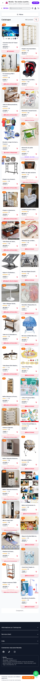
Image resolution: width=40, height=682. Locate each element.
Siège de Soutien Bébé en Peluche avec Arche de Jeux (29, 338)
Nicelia (5, 8)
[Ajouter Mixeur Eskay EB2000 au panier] (36, 467)
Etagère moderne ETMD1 (10, 582)
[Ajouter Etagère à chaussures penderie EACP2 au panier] (17, 215)
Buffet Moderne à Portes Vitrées (10, 396)
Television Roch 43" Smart (10, 42)
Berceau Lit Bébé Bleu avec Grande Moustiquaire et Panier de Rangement (29, 138)
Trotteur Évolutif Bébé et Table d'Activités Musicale (29, 226)
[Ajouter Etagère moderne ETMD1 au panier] (17, 587)
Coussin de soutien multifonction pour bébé (28, 555)
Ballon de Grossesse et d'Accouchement (28, 307)
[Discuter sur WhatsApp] (36, 673)
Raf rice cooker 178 (27, 586)
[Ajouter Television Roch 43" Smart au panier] (17, 47)
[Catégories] (32, 8)
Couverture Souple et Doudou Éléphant (28, 369)
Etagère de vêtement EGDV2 (9, 179)
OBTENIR (35, 3)
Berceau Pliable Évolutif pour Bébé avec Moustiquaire (28, 74)
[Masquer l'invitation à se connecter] (37, 677)
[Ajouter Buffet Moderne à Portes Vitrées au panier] (17, 401)
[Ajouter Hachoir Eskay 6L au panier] (36, 498)
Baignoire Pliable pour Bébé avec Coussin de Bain (29, 431)
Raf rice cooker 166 (27, 617)
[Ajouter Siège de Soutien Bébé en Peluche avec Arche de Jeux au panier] (36, 343)
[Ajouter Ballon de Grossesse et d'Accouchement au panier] (36, 312)
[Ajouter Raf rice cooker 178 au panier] (36, 591)
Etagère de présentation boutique (10, 619)
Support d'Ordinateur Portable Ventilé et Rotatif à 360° (10, 272)
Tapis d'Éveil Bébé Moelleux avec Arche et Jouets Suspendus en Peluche (28, 169)
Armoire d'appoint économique (8, 427)
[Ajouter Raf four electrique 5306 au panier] (36, 653)
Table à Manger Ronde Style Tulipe (9, 303)
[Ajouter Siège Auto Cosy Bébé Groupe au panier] (17, 655)
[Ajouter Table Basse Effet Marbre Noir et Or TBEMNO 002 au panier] (17, 370)
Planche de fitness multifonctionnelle (8, 551)
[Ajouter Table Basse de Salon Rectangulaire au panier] (17, 246)
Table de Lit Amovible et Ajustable (10, 334)
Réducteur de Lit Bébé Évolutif (28, 43)
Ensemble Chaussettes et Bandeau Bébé (29, 107)
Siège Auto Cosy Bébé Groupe (9, 650)
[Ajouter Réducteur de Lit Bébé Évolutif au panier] (36, 47)
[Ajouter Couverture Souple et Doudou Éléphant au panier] (36, 374)
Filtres (21, 14)
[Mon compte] (35, 8)
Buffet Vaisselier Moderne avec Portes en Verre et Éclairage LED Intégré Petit (10, 458)
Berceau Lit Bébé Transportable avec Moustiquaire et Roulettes (29, 262)
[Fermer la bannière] (3, 3)
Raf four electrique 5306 (29, 648)
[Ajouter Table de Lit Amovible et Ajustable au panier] (17, 339)
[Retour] (2, 8)
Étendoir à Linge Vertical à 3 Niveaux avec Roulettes (10, 142)
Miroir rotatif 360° (8, 520)
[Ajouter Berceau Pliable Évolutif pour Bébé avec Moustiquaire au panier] (36, 78)
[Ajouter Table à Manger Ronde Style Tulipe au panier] (17, 308)
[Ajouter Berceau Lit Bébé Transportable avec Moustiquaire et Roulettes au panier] (36, 267)
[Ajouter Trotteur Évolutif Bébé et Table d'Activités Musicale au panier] (36, 230)
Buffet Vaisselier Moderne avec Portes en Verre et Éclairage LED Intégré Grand (10, 489)
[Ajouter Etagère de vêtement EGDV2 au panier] (17, 184)
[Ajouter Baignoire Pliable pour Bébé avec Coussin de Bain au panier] (36, 436)
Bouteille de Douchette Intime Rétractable (28, 400)
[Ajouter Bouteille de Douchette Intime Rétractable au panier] (36, 405)
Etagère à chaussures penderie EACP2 (9, 210)
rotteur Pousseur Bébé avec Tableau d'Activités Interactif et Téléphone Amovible (29, 200)
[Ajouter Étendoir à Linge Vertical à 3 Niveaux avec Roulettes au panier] (17, 148)
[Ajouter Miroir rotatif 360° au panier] (17, 525)
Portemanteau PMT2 (8, 74)
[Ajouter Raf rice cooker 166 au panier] (36, 622)
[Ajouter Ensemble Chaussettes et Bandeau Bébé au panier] (36, 111)
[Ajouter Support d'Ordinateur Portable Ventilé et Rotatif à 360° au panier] (17, 277)
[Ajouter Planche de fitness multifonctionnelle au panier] (17, 556)
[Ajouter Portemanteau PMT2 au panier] (17, 80)
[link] (20, 3)
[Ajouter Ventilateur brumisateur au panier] (36, 529)
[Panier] (38, 8)
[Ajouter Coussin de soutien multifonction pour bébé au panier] (36, 560)
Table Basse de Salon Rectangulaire (9, 241)
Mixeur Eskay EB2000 (28, 462)
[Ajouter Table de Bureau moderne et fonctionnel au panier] (17, 111)
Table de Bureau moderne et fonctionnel (10, 104)
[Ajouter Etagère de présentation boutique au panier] (17, 624)
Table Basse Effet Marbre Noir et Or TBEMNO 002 (10, 365)
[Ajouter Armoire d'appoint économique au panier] (17, 432)
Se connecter (27, 677)
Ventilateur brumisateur (28, 524)
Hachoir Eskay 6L (26, 493)
